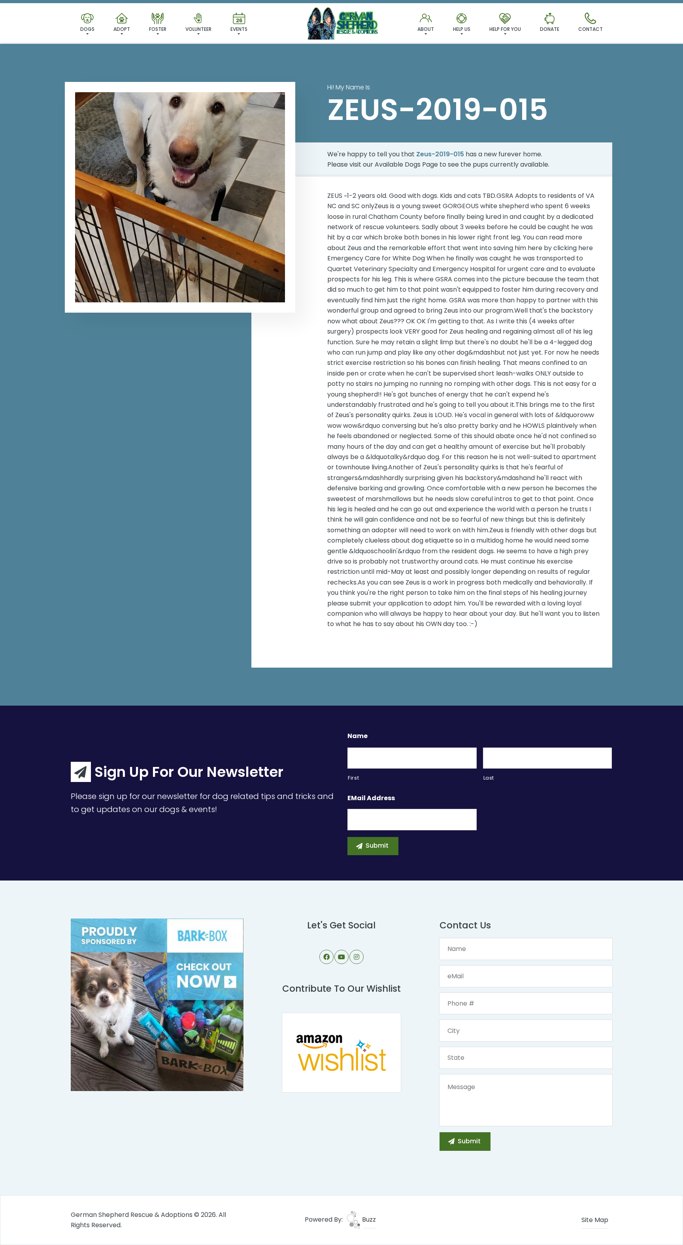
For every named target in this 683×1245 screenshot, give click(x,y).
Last (488, 778)
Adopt (121, 29)
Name (357, 736)
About (425, 29)
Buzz (368, 1219)
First (353, 778)
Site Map (594, 1219)
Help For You (505, 29)
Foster (157, 29)
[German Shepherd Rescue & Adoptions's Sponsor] (157, 1004)
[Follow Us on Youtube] (341, 957)
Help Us (461, 29)
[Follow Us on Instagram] (356, 957)
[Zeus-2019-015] (180, 197)
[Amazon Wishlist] (341, 1052)
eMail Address (371, 798)
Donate (549, 29)
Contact (590, 29)
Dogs (87, 29)
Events (238, 29)
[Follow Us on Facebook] (326, 957)
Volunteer (198, 29)
